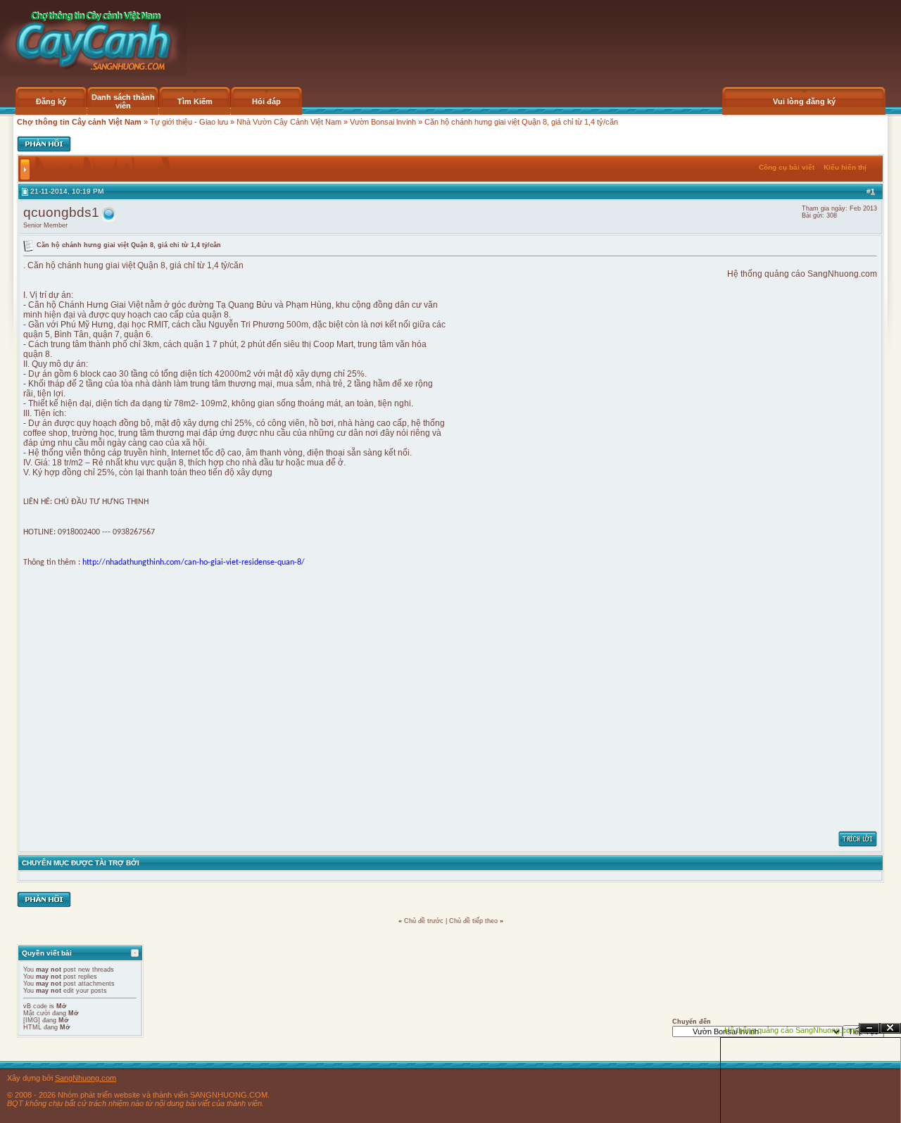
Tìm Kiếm (195, 101)
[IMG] (31, 1020)
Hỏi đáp (266, 101)
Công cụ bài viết (786, 167)
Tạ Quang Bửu (244, 305)
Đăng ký (51, 101)
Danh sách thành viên (123, 101)
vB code (35, 1006)
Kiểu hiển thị (845, 167)
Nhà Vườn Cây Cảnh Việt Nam (289, 122)
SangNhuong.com (842, 274)
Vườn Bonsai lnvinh (383, 122)
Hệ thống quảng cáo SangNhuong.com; (791, 1030)
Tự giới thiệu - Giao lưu (189, 122)
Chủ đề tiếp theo (473, 920)
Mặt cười (36, 1013)
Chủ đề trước (423, 920)
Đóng (890, 1028)
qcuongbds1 (61, 212)
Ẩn (869, 1028)
